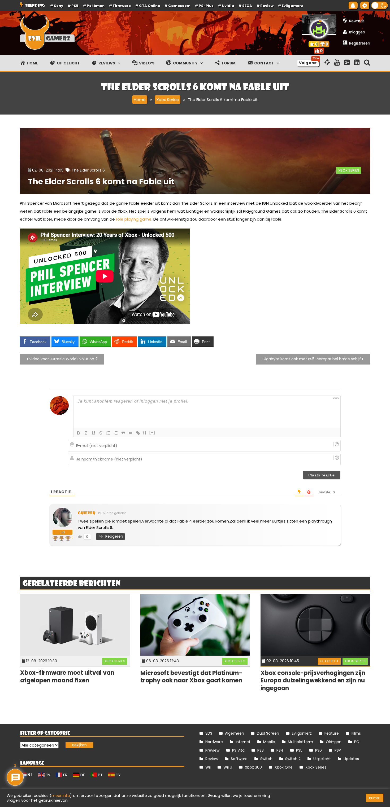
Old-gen (333, 741)
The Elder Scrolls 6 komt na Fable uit (101, 181)
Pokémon (96, 5)
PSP (338, 750)
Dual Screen (268, 733)
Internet (243, 741)
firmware (122, 5)
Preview (212, 750)
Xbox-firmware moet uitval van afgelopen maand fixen (67, 677)
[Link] (138, 433)
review (267, 5)
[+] (152, 433)
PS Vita (238, 750)
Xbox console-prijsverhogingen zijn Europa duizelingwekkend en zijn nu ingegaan (313, 680)
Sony (58, 5)
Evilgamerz (292, 5)
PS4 (279, 750)
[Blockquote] (123, 433)
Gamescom (179, 5)
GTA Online (149, 5)
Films (356, 733)
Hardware (214, 741)
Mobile (269, 741)
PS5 (75, 5)
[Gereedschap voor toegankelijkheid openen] (364, 5)
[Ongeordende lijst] (115, 433)
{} (145, 433)
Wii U (227, 767)
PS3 (260, 750)
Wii (208, 767)
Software (239, 758)
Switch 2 (293, 758)
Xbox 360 (253, 767)
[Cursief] (86, 433)
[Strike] (101, 433)
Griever (87, 512)
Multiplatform (300, 741)
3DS (208, 733)
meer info (60, 795)
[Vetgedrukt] (78, 433)
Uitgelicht (329, 661)
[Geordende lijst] (108, 433)
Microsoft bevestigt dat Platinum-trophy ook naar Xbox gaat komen (191, 677)
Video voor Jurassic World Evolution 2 (63, 359)
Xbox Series (348, 170)
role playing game (133, 219)
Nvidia (228, 5)
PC (356, 741)
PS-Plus (206, 5)
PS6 (318, 750)
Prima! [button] (374, 797)
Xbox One (284, 767)
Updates (351, 758)
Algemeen (234, 733)
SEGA (247, 5)
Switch (266, 758)
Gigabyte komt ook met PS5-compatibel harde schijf (311, 359)
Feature (331, 733)
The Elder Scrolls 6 (88, 170)
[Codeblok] (130, 433)
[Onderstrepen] (93, 433)
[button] (379, 5)
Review (211, 758)
